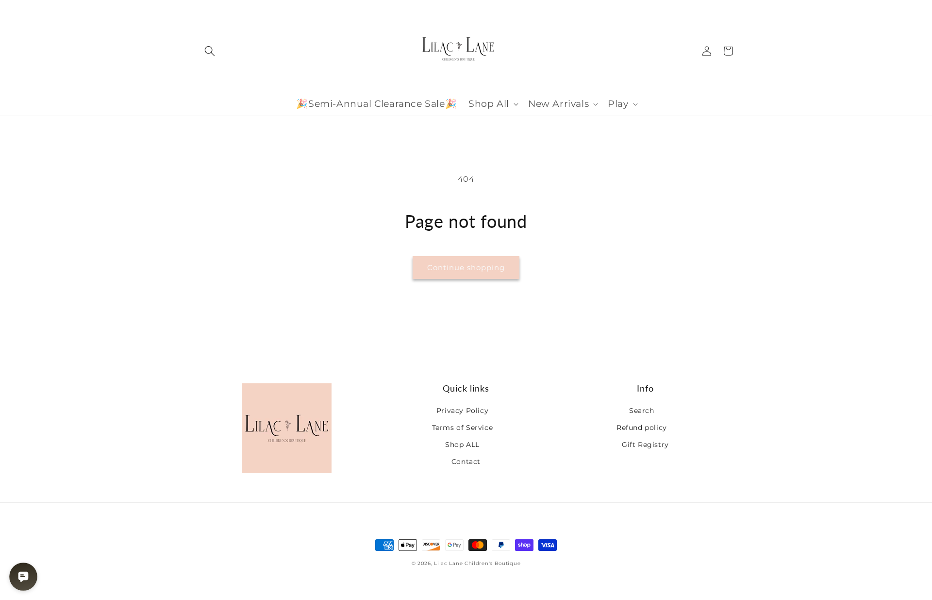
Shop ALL (462, 444)
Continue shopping (466, 267)
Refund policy (641, 427)
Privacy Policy (462, 410)
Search (641, 410)
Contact (466, 461)
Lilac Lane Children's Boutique (477, 563)
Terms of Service (462, 427)
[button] (209, 51)
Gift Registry (645, 444)
